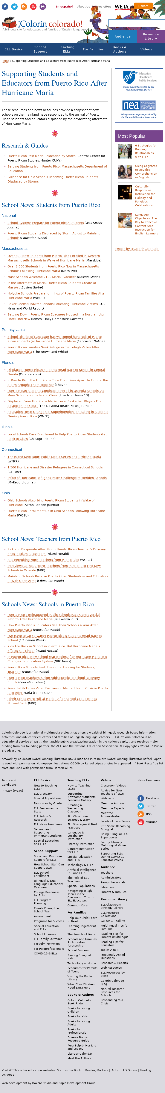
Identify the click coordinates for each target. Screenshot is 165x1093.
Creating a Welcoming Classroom (75, 808)
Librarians (108, 887)
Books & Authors (120, 49)
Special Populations (47, 798)
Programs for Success (49, 921)
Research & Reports (114, 963)
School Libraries (45, 934)
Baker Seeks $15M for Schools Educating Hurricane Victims (53, 304)
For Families (93, 49)
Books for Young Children (78, 1010)
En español (64, 6)
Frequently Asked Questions (113, 956)
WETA (122, 7)
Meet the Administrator (110, 814)
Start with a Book (69, 1070)
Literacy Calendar (79, 1053)
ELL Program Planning (42, 901)
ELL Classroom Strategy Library (78, 818)
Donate (143, 6)
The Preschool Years (81, 934)
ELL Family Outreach (48, 939)
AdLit (115, 1070)
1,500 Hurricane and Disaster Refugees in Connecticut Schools (55, 467)
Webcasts (107, 798)
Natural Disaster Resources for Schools (112, 992)
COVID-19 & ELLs (46, 953)
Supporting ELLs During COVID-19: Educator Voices (113, 857)
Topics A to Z (110, 949)
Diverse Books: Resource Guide (78, 1039)
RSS (24, 6)
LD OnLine (130, 1070)
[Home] (42, 26)
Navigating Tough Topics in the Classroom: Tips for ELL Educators (81, 895)
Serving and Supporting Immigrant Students (48, 832)
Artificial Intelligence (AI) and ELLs (81, 871)
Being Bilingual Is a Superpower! (114, 835)
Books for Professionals (76, 1031)
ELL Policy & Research (42, 818)
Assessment (42, 916)
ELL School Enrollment (41, 874)
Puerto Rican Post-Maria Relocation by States (41, 156)
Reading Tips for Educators (112, 943)
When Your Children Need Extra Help (81, 986)
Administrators (111, 877)
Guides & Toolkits (113, 920)
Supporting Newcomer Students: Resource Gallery (81, 797)
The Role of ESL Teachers (78, 879)
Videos (146, 49)
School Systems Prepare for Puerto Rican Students (46, 223)
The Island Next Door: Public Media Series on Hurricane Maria (54, 457)
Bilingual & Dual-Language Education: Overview (48, 884)
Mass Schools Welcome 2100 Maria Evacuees (42, 277)
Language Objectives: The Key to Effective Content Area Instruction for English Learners (146, 224)
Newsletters (103, 6)
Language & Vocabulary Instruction (75, 836)
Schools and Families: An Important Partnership (82, 942)
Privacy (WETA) (12, 790)
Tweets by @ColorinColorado (137, 249)
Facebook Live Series (115, 821)
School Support (40, 49)
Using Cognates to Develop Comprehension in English (146, 171)
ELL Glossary (43, 793)
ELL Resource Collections (110, 914)
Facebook (5, 6)
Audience (123, 36)
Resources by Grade (48, 803)
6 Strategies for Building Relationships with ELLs (146, 151)
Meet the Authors (79, 1058)
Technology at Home (81, 963)
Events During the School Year (46, 910)
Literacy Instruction (80, 843)
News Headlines (149, 780)
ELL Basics (14, 49)
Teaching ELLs (67, 49)
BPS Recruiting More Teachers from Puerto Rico (43, 560)
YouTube (33, 6)
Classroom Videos (113, 785)
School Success (78, 950)
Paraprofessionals (113, 882)
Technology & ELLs (80, 865)
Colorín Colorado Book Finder (79, 1002)
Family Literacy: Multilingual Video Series (113, 845)
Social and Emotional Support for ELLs (48, 858)
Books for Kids (77, 1016)
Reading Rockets (96, 1070)
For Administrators (47, 943)
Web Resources (111, 967)
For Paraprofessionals (49, 948)
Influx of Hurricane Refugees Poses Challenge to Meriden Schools (57, 478)
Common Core (77, 905)
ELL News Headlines (48, 824)
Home (5, 60)
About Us (83, 6)
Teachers (107, 872)
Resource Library (151, 36)
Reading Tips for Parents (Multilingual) (115, 935)
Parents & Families (114, 892)
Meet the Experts (112, 808)
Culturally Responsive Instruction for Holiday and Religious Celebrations (145, 196)
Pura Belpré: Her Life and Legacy (81, 1047)
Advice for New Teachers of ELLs (112, 792)
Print (43, 6)
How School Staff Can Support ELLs (49, 866)
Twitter (14, 6)
